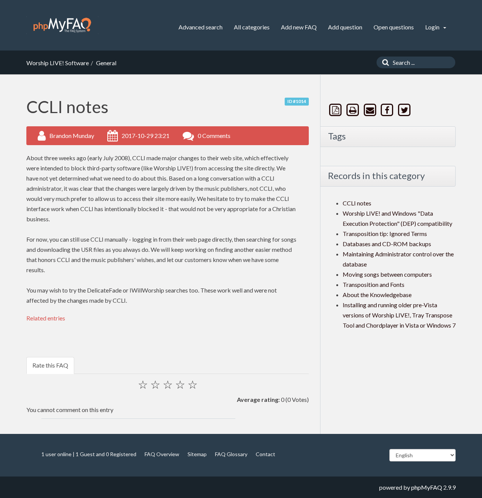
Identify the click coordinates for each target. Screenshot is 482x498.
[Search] (384, 62)
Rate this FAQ (50, 365)
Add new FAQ (299, 27)
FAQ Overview (162, 454)
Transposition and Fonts (373, 284)
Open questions (394, 27)
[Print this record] (353, 109)
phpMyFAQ (426, 487)
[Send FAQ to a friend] (370, 109)
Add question (345, 27)
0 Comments (214, 135)
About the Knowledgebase (377, 294)
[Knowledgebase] (62, 25)
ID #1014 (296, 101)
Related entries (45, 318)
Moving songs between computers (387, 274)
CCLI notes (357, 203)
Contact (265, 454)
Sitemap (197, 454)
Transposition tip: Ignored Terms (385, 233)
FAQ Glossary (231, 454)
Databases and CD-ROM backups (387, 243)
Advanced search (200, 27)
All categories (252, 27)
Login (433, 27)
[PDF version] (336, 109)
